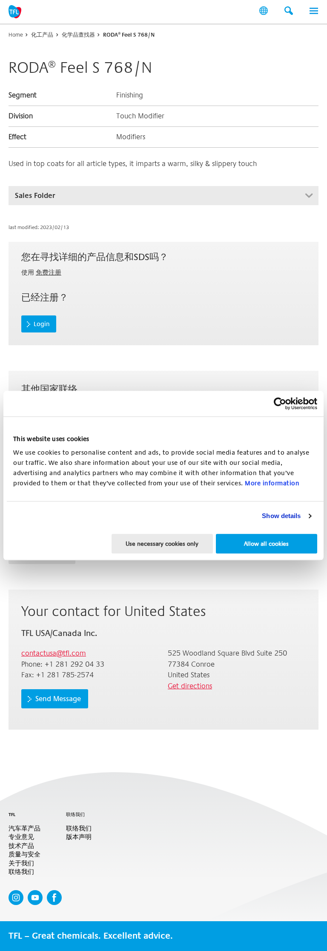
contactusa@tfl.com (53, 653)
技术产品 (21, 846)
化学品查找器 (78, 35)
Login (42, 324)
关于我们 (21, 863)
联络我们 (21, 872)
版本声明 (79, 837)
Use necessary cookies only (162, 543)
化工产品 (42, 35)
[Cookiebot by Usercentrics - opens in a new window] (280, 403)
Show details (281, 515)
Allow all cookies (266, 543)
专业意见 (21, 837)
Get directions (190, 686)
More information (272, 483)
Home (16, 35)
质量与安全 (24, 854)
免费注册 (48, 272)
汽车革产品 (24, 828)
